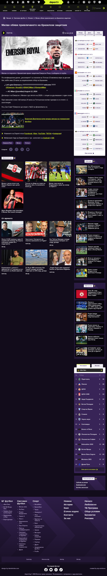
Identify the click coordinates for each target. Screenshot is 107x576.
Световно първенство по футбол (23, 534)
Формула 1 (38, 512)
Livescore (69, 10)
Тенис (36, 509)
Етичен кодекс (71, 511)
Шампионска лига (23, 522)
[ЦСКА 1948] (17, 2)
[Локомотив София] (89, 2)
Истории (59, 10)
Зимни (37, 530)
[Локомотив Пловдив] (84, 2)
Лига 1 (83, 113)
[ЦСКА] (12, 2)
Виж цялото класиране (89, 469)
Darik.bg (28, 559)
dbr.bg (3, 246)
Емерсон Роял (7, 143)
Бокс (36, 523)
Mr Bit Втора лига (87, 131)
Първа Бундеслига (23, 512)
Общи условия (92, 511)
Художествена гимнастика (39, 526)
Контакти (68, 515)
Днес (89, 33)
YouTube (41, 133)
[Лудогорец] (7, 2)
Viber (35, 133)
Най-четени (88, 286)
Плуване (37, 539)
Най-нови (88, 161)
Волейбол (38, 504)
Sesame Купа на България (7, 512)
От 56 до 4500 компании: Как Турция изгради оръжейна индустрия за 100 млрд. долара (36, 269)
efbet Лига (85, 40)
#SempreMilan (40, 87)
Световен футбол (32, 10)
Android (46, 138)
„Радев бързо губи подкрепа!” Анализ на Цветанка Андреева (60, 268)
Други (21, 549)
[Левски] (23, 2)
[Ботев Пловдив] (33, 2)
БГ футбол (23, 10)
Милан (19, 143)
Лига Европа (23, 525)
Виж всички (88, 153)
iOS (52, 138)
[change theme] (103, 8)
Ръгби (37, 551)
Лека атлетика (37, 515)
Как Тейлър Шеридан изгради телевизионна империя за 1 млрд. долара (59, 240)
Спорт (41, 10)
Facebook (28, 133)
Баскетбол (38, 507)
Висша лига (85, 54)
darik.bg (27, 243)
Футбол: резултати (82, 487)
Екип (66, 508)
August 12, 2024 (30, 91)
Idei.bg (62, 559)
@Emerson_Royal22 (14, 87)
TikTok (48, 133)
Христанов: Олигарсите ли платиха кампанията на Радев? (35, 240)
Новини (14, 10)
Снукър (37, 542)
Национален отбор (7, 516)
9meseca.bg (45, 559)
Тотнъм (27, 143)
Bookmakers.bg (81, 485)
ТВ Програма (87, 10)
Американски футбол (39, 548)
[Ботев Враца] (99, 2)
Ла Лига (84, 72)
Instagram (57, 133)
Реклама (89, 518)
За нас (67, 518)
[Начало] (4, 18)
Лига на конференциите (24, 529)
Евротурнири (7, 519)
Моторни (38, 532)
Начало (5, 10)
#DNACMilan (28, 87)
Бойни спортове (38, 536)
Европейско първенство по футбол (23, 539)
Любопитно (50, 10)
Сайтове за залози (82, 482)
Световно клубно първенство (23, 545)
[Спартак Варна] (38, 2)
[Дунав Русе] (78, 2)
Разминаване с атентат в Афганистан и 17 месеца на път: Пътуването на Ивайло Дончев (12, 269)
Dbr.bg (78, 559)
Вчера (80, 33)
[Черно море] (94, 2)
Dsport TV (78, 10)
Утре (98, 33)
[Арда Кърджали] (28, 2)
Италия (30, 18)
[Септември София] (73, 2)
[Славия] (68, 2)
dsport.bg (9, 33)
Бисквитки (90, 515)
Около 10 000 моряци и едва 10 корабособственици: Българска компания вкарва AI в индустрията (12, 241)
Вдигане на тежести (38, 519)
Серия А (83, 91)
